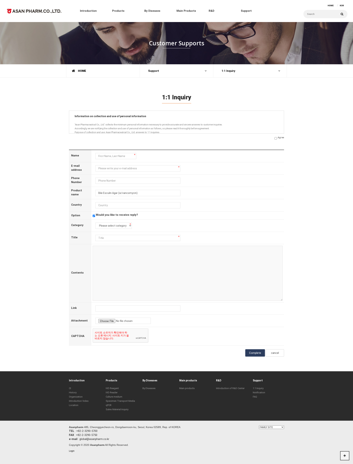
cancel (275, 353)
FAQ (255, 396)
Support (246, 10)
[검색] (341, 14)
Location (73, 405)
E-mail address (76, 167)
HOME (331, 5)
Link (74, 308)
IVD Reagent (112, 388)
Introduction (88, 10)
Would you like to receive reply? (117, 214)
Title (74, 237)
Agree (281, 137)
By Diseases (152, 10)
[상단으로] (344, 455)
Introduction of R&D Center (230, 388)
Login (71, 451)
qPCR (108, 405)
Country (76, 204)
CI (70, 388)
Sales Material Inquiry (117, 409)
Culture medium (114, 396)
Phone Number (76, 180)
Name (75, 155)
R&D (211, 10)
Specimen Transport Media (120, 401)
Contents (77, 272)
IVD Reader (111, 392)
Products (118, 10)
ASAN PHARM (34, 10)
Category (77, 225)
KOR (342, 5)
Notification (259, 392)
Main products (186, 10)
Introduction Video (79, 401)
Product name (76, 192)
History (72, 392)
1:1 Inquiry (228, 71)
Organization (76, 396)
